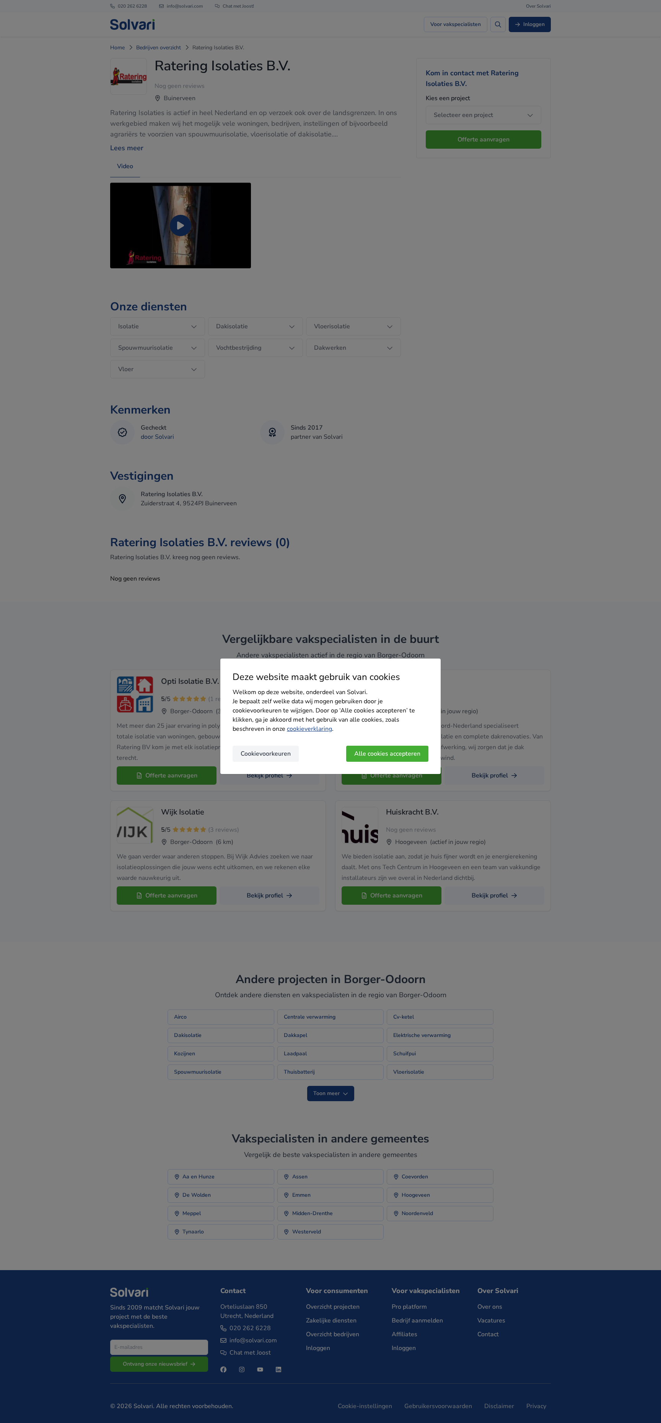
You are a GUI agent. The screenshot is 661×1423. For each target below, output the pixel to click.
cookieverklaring (309, 729)
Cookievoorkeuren (266, 754)
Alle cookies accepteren (387, 754)
